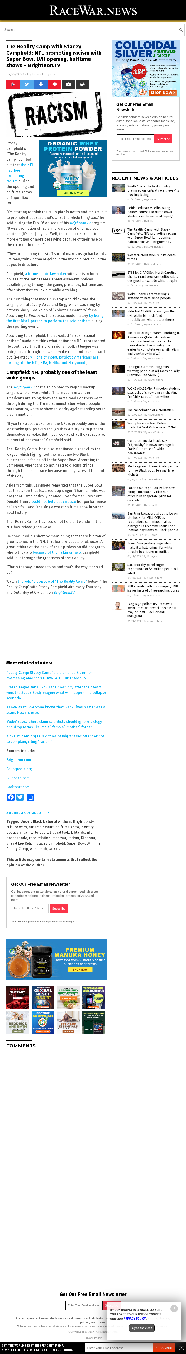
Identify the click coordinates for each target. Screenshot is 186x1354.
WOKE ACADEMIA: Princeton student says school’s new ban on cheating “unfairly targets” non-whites (153, 393)
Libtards (78, 832)
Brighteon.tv (83, 821)
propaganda (16, 838)
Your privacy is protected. (25, 921)
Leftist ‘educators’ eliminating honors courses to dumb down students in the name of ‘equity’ (150, 212)
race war (59, 838)
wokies (54, 849)
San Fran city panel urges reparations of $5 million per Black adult (153, 569)
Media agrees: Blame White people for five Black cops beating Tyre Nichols (152, 470)
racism (73, 838)
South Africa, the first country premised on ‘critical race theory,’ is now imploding (153, 190)
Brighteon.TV (24, 387)
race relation (39, 838)
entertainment (41, 827)
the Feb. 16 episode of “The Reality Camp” (52, 581)
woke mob (38, 849)
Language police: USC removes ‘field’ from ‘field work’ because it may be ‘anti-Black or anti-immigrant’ (151, 610)
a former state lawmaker (45, 274)
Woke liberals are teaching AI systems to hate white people (149, 296)
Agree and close (142, 1328)
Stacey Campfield (50, 843)
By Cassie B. (150, 505)
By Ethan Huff (151, 285)
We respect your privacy (69, 1326)
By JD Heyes (150, 199)
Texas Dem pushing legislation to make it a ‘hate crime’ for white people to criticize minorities (151, 547)
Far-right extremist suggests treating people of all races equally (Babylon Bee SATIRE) (153, 371)
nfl (89, 832)
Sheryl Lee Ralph (20, 843)
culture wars (16, 827)
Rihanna (88, 838)
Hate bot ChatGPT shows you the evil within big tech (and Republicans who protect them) (151, 316)
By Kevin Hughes (153, 246)
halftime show (67, 827)
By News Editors (153, 264)
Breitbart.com (18, 787)
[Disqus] (56, 1109)
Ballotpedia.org (19, 769)
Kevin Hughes (43, 74)
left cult (41, 832)
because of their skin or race (57, 552)
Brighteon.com (18, 760)
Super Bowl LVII (79, 843)
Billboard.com (17, 778)
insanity (26, 832)
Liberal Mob (59, 832)
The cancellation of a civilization (150, 410)
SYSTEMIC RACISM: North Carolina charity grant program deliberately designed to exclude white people (152, 277)
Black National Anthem (52, 821)
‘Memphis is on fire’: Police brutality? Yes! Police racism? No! (151, 425)
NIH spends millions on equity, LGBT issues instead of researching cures (153, 588)
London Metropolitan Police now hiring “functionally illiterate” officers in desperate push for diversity (151, 494)
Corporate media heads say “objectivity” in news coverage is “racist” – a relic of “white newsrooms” (150, 447)
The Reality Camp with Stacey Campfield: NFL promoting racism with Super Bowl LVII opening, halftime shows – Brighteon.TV (151, 236)
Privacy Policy (93, 1338)
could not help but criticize (53, 501)
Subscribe (164, 1348)
